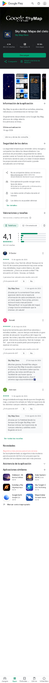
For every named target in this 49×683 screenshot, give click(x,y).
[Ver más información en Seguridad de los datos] (44, 143)
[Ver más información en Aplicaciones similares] (44, 470)
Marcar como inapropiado (16, 504)
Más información (17, 175)
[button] (29, 47)
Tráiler (24, 20)
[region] (24, 45)
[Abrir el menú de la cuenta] (45, 3)
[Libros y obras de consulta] (16, 137)
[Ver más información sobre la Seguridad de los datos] (12, 205)
